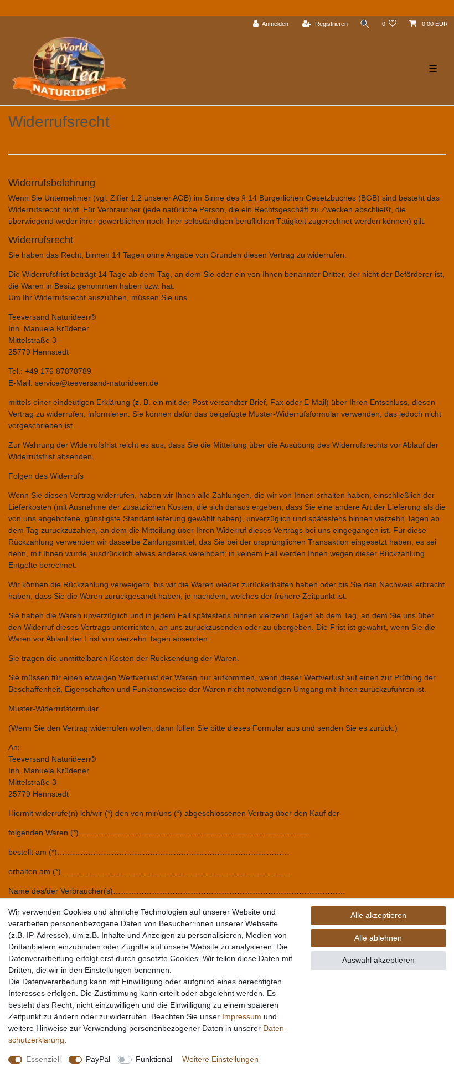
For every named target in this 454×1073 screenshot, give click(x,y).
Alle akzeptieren (378, 915)
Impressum (241, 1016)
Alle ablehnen (378, 937)
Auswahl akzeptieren (378, 960)
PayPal (98, 1059)
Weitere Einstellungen (220, 1059)
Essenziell (43, 1059)
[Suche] (365, 24)
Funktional (154, 1059)
